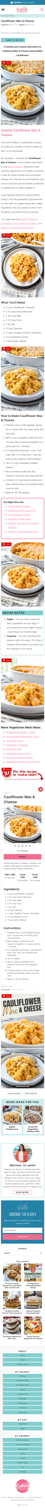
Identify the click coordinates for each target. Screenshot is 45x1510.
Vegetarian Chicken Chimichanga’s (23, 762)
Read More (22, 1192)
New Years (22, 1412)
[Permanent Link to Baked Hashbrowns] (12, 1123)
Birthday (22, 1376)
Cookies (22, 1458)
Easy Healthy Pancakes (24, 223)
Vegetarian (30, 1093)
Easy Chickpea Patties (19, 515)
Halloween (22, 1399)
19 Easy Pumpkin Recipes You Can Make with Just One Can (12, 1285)
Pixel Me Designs (27, 1500)
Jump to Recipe (14, 40)
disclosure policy (34, 33)
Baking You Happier (22, 9)
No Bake (22, 1472)
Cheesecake (22, 1449)
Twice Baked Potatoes (19, 506)
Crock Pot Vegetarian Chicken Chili (33, 1129)
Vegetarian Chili (13, 749)
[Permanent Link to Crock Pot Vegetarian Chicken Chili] (32, 1123)
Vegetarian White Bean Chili (21, 510)
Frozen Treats (22, 1463)
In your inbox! (24, 2)
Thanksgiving (22, 1403)
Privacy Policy (22, 1364)
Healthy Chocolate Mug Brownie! (17, 227)
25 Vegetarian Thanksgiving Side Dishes (33, 1285)
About (22, 1360)
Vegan (22, 1428)
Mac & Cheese (15, 166)
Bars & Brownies (22, 1440)
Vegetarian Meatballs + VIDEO (21, 732)
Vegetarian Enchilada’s (17, 745)
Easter (22, 1390)
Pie (22, 1467)
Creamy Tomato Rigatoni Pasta (23, 531)
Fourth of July (22, 1394)
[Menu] (3, 9)
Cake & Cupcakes (22, 1444)
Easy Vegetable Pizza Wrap (19, 757)
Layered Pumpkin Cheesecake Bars (33, 1312)
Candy (22, 1454)
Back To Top (22, 1505)
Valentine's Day (22, 1380)
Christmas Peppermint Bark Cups (12, 1337)
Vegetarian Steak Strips (19, 519)
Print (22, 857)
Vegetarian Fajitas (14, 741)
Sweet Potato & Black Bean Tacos (22, 736)
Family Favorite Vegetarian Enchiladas (33, 1337)
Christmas (22, 1408)
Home (22, 1355)
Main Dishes (15, 1093)
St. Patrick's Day (22, 1385)
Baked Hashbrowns (12, 1128)
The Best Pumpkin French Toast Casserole (12, 1312)
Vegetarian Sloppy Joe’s (18, 753)
